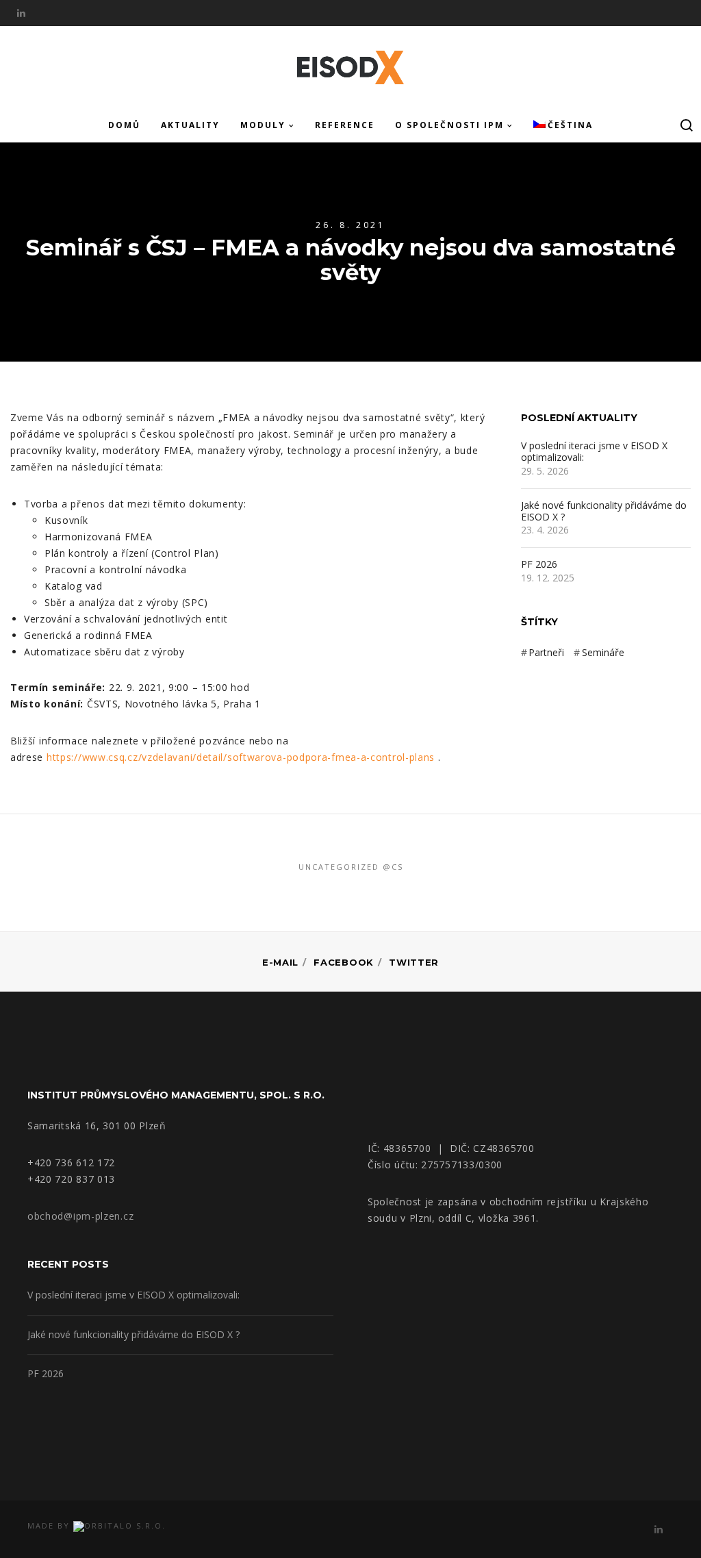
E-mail (280, 962)
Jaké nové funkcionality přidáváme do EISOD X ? (604, 511)
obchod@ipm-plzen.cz (80, 1215)
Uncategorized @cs (350, 867)
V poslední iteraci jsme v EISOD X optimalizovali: (594, 452)
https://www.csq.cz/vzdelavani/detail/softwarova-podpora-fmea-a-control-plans (241, 757)
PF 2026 (539, 564)
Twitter (414, 962)
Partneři (546, 652)
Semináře (603, 652)
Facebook (344, 962)
